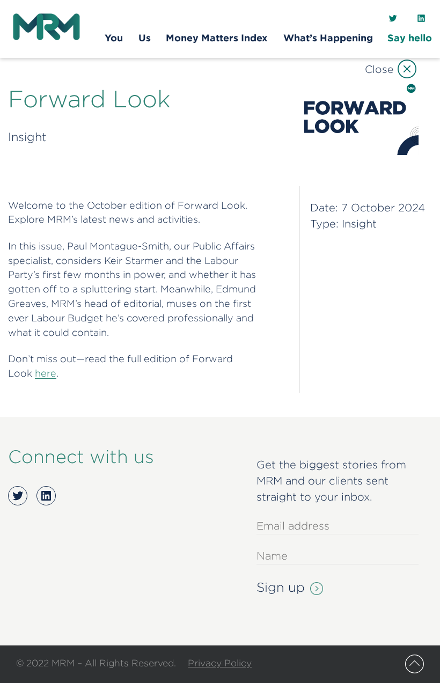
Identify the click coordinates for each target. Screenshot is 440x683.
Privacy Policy (220, 663)
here (45, 373)
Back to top (414, 664)
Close (379, 69)
